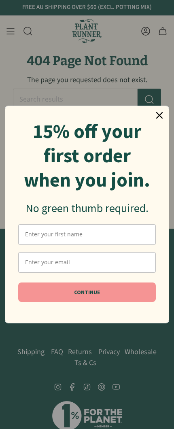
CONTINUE (87, 292)
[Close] (159, 115)
